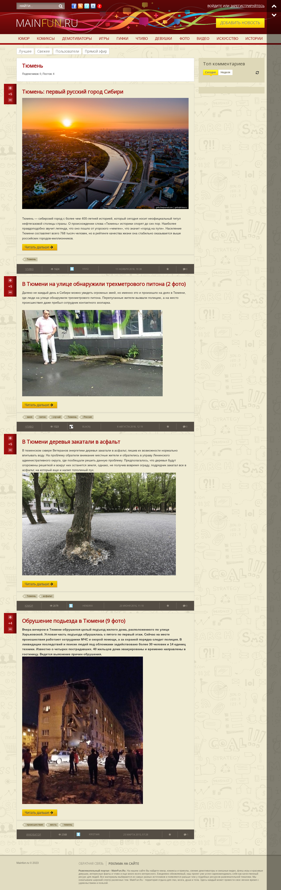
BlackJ (86, 426)
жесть (53, 824)
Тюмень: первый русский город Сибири (72, 91)
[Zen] (99, 7)
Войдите (214, 6)
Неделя (225, 72)
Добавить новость (240, 22)
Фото (184, 38)
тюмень (68, 824)
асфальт (47, 596)
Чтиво (142, 38)
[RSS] (80, 7)
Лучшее (25, 51)
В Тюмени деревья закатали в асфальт (71, 441)
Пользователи (67, 51)
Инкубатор (33, 834)
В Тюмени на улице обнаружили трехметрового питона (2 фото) (104, 283)
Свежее (43, 51)
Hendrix (88, 605)
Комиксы (46, 38)
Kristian (94, 834)
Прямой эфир (96, 51)
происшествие (35, 824)
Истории (254, 38)
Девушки (163, 38)
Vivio (85, 268)
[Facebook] (74, 7)
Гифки (122, 38)
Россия (88, 417)
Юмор (24, 38)
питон (42, 417)
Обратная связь (91, 863)
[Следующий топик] (274, 15)
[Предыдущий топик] (274, 6)
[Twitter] (86, 7)
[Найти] (61, 6)
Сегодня (210, 72)
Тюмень (31, 259)
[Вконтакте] (93, 7)
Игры (104, 38)
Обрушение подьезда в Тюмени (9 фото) (73, 620)
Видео (203, 38)
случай (57, 417)
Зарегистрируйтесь (247, 6)
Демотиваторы (77, 38)
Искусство (227, 38)
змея (29, 417)
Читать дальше (37, 247)
